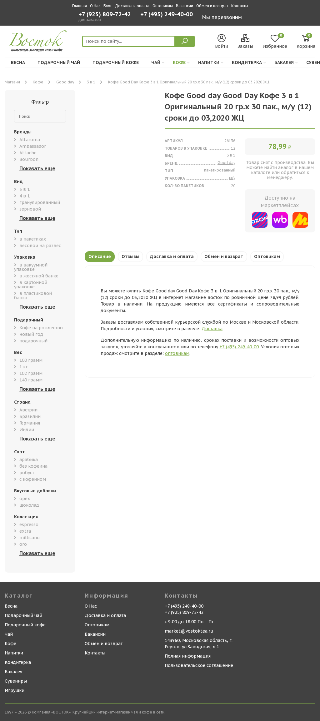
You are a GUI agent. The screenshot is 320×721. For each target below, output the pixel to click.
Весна (18, 62)
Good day (65, 82)
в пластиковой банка (33, 295)
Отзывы (130, 256)
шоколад (29, 505)
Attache (28, 153)
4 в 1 (24, 196)
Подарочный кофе (115, 62)
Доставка (212, 328)
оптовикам (177, 353)
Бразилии (30, 416)
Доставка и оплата (132, 5)
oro (23, 544)
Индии (26, 429)
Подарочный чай (59, 62)
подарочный (33, 341)
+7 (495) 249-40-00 (166, 15)
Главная (79, 5)
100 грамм (30, 360)
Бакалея (284, 62)
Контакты (239, 5)
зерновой (30, 209)
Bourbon (28, 159)
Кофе (179, 62)
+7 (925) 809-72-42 (104, 14)
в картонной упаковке (30, 284)
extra (25, 531)
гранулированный (39, 202)
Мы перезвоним (222, 17)
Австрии (28, 410)
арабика (28, 459)
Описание (99, 256)
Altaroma (29, 139)
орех (24, 498)
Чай (155, 62)
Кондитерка (247, 62)
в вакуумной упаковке (31, 267)
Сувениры (16, 681)
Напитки (208, 62)
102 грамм (30, 373)
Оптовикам (162, 5)
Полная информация (188, 656)
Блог (107, 5)
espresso (28, 524)
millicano (29, 537)
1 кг (23, 367)
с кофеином (32, 479)
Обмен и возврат (212, 5)
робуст (26, 472)
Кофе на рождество (41, 328)
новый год (31, 334)
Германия (29, 423)
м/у (232, 177)
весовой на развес (40, 245)
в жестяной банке (38, 276)
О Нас (95, 5)
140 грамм (30, 380)
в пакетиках (32, 239)
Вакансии (184, 5)
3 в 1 (91, 82)
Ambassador (32, 146)
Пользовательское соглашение (199, 665)
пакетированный (219, 170)
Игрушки (14, 690)
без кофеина (33, 466)
